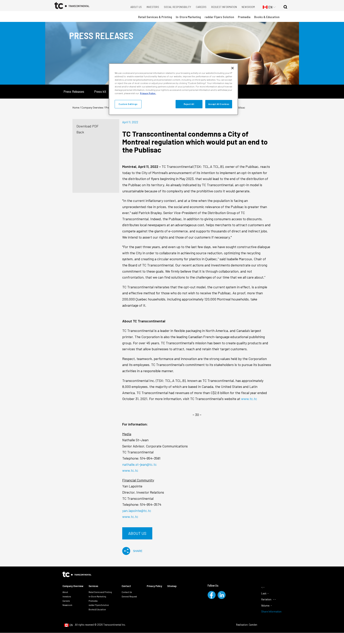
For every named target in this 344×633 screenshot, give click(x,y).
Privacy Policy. (148, 93)
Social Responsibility (177, 7)
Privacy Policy (154, 586)
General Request (129, 596)
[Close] (232, 68)
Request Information (224, 7)
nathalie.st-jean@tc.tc (139, 464)
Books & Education (267, 17)
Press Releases (74, 91)
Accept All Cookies (218, 104)
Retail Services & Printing (155, 17)
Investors (153, 7)
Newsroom (248, 7)
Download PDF (87, 126)
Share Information (271, 611)
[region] (173, 89)
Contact (126, 586)
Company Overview (73, 586)
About (65, 592)
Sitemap (172, 586)
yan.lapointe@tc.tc (136, 510)
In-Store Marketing (188, 17)
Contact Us (127, 592)
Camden (253, 624)
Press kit (100, 91)
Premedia (244, 17)
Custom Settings (128, 104)
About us (137, 533)
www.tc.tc (249, 398)
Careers (201, 7)
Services (93, 586)
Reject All (189, 104)
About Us (136, 7)
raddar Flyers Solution (219, 17)
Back (80, 132)
